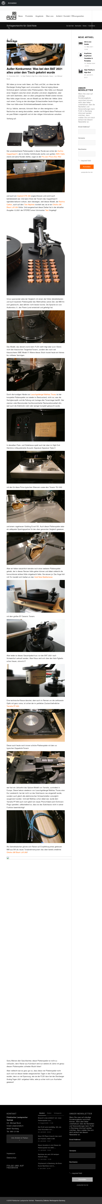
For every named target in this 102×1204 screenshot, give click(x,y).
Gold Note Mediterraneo (43, 577)
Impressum (11, 1153)
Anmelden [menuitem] (12, 3)
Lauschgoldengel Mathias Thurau (43, 394)
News (51, 76)
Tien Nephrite (29, 204)
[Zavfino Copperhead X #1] (36, 55)
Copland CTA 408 (24, 196)
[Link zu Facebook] (7, 39)
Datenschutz (11, 1157)
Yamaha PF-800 (13, 706)
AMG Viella (60, 154)
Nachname (82, 149)
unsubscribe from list (87, 172)
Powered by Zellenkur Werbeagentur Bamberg (50, 1200)
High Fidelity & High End (30, 76)
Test (47, 210)
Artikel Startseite (43, 76)
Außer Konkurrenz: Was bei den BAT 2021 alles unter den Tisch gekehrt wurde (35, 70)
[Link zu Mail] (11, 39)
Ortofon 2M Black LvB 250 (17, 852)
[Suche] (9, 28)
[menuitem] (3, 3)
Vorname (81, 138)
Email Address (84, 126)
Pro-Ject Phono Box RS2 (51, 156)
